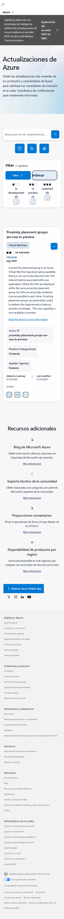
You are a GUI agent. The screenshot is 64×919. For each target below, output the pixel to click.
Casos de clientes (11, 655)
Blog (6, 783)
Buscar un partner (12, 762)
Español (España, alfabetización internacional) (29, 874)
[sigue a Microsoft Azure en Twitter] (9, 597)
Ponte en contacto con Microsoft (18, 892)
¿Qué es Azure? (11, 622)
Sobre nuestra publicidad (15, 902)
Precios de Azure (11, 676)
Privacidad (40, 892)
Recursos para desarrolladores (17, 788)
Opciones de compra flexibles (17, 687)
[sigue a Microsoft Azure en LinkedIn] (22, 597)
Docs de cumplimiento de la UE (42, 902)
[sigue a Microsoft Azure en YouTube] (29, 597)
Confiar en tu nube (12, 644)
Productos (8, 671)
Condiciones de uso (13, 897)
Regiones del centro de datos (17, 639)
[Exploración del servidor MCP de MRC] (44, 148)
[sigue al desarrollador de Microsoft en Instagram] (16, 597)
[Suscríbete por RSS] (32, 148)
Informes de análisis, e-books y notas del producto (26, 805)
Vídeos (7, 810)
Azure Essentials (11, 650)
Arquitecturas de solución (15, 724)
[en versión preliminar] (33, 202)
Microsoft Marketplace (14, 756)
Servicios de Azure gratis (15, 682)
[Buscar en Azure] (3, 4)
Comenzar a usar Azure (14, 628)
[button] (20, 148)
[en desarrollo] (16, 202)
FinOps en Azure (11, 692)
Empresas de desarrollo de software (20, 751)
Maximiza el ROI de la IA (15, 698)
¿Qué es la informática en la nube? (19, 826)
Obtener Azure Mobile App (26, 588)
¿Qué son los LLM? (12, 853)
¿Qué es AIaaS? (10, 848)
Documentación (11, 777)
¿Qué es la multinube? (14, 831)
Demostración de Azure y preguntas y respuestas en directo (30, 735)
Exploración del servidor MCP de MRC (48, 30)
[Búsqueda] (55, 134)
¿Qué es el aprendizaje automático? (19, 837)
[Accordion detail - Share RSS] (17, 394)
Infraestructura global (14, 633)
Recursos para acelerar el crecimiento (20, 719)
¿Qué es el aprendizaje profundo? (19, 842)
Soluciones (9, 714)
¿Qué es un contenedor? (15, 858)
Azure (7, 12)
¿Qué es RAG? (10, 864)
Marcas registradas (32, 897)
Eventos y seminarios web (15, 799)
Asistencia (8, 730)
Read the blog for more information (28, 319)
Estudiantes (9, 794)
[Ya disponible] (47, 197)
